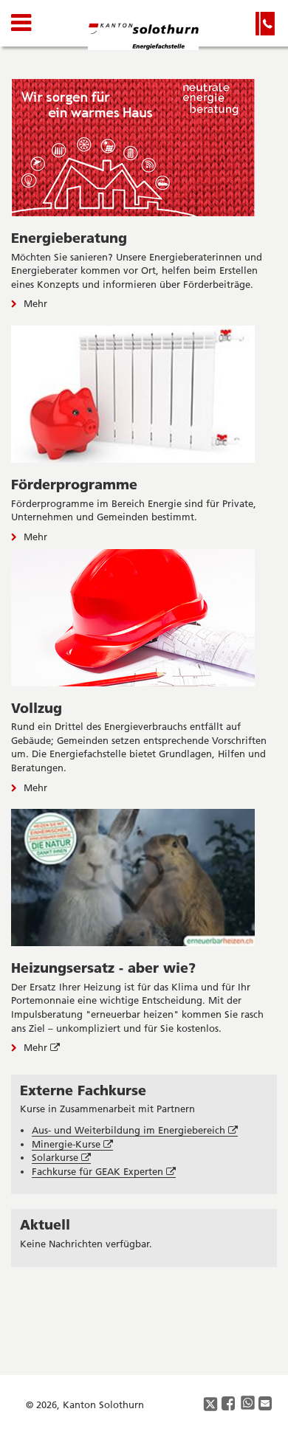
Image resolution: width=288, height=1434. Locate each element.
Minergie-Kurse (72, 1144)
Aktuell (45, 1224)
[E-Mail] (265, 1404)
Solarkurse (61, 1157)
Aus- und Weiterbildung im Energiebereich (135, 1130)
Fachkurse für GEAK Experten (104, 1171)
